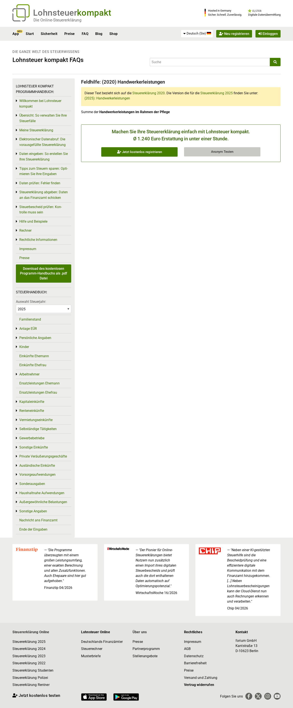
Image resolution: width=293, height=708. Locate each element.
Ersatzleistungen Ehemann (39, 383)
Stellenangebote (145, 656)
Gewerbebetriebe (31, 438)
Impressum (27, 249)
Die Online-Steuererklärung (57, 20)
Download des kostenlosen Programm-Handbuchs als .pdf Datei (43, 273)
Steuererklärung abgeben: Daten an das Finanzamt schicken (43, 195)
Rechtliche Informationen (38, 240)
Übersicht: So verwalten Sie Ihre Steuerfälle (43, 118)
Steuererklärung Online (30, 632)
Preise (69, 34)
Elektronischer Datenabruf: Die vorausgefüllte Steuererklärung (42, 142)
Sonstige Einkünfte (33, 447)
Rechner (25, 230)
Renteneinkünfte (31, 411)
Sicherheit (49, 34)
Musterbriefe (91, 656)
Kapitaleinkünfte (31, 402)
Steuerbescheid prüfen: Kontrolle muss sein (40, 209)
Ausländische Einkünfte (37, 466)
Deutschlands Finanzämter (102, 642)
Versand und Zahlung (200, 678)
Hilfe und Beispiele (33, 221)
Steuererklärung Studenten (32, 670)
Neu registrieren (236, 34)
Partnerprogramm (146, 649)
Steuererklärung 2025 (216, 93)
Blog (99, 34)
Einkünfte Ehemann (34, 356)
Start (30, 34)
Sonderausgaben (32, 484)
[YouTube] (277, 696)
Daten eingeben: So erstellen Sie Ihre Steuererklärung (43, 156)
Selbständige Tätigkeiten (38, 429)
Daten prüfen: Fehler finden (39, 183)
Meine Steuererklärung (36, 130)
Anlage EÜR (28, 329)
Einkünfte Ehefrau (32, 365)
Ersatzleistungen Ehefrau (38, 392)
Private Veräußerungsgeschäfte (43, 456)
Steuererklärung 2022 (28, 663)
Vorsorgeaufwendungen (37, 474)
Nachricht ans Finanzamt (38, 520)
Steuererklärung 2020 (148, 93)
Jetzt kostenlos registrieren (141, 152)
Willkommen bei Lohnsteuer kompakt (40, 103)
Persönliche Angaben (35, 338)
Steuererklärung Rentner (31, 685)
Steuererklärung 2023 (28, 656)
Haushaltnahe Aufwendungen (41, 493)
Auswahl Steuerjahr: (31, 302)
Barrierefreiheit (195, 663)
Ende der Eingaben (33, 529)
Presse (24, 258)
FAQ (85, 34)
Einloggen (270, 34)
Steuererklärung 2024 (28, 649)
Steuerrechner (91, 649)
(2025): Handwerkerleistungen (107, 98)
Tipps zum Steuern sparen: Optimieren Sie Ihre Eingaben (43, 171)
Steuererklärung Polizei (30, 678)
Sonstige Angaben (33, 511)
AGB (187, 649)
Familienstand (30, 319)
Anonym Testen (222, 152)
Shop (113, 34)
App (15, 34)
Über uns (140, 632)
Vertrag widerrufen (199, 685)
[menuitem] (197, 33)
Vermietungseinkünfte (36, 420)
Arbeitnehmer (29, 374)
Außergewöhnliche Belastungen (43, 502)
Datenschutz (194, 656)
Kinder (24, 347)
